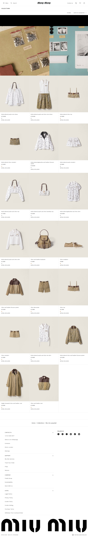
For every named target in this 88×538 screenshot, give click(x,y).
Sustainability (8, 482)
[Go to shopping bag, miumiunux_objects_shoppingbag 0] (84, 3)
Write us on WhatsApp (11, 439)
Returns (7, 470)
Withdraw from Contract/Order (14, 513)
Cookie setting (9, 505)
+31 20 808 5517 (9, 435)
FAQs (6, 466)
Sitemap (7, 451)
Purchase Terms (9, 509)
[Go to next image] (86, 51)
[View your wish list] (80, 3)
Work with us (9, 486)
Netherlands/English (81, 535)
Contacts (7, 443)
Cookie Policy (9, 501)
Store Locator (9, 447)
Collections (40, 423)
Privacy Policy (9, 497)
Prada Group (8, 478)
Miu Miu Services (9, 459)
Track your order (9, 462)
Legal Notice (8, 494)
